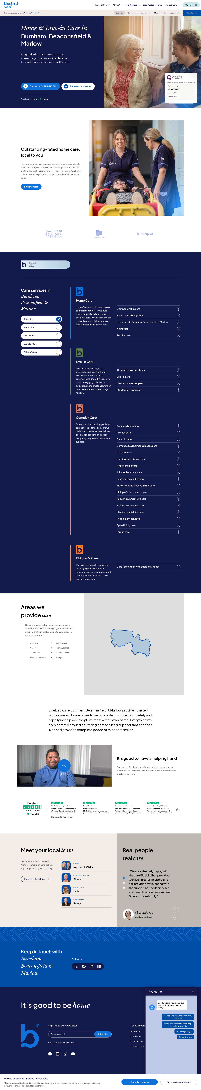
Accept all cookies (140, 1082)
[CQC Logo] (174, 79)
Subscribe (102, 1034)
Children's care (137, 1046)
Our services (132, 13)
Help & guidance (132, 5)
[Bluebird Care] (11, 6)
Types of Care (101, 5)
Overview (119, 13)
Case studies (148, 5)
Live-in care (136, 1036)
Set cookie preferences (179, 1082)
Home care (135, 1031)
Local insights (175, 13)
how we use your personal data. (65, 1042)
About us (144, 13)
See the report (172, 96)
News (159, 5)
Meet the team (160, 13)
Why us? (116, 5)
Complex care (137, 1041)
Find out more (171, 5)
